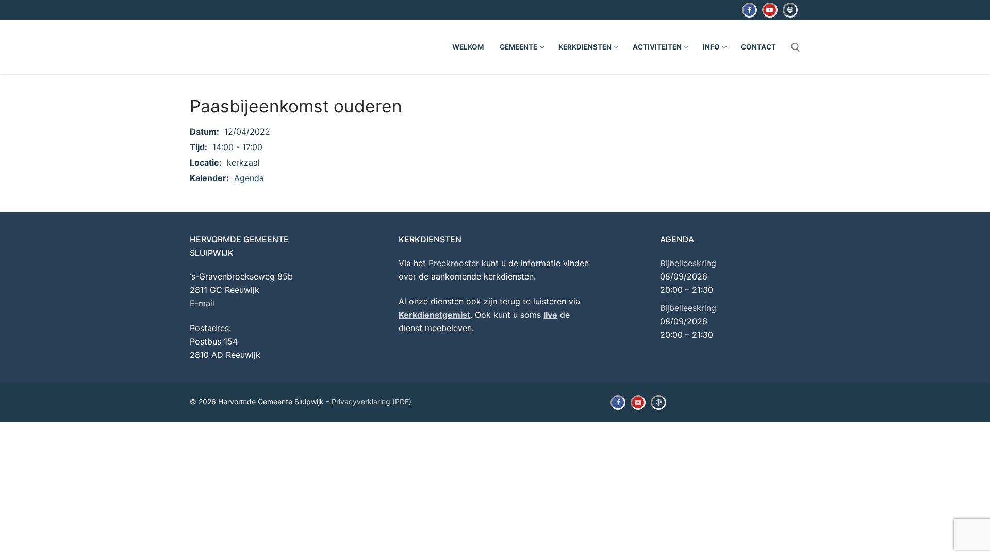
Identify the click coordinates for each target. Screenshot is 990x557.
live (550, 314)
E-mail (202, 303)
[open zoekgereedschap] (795, 47)
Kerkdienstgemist (434, 314)
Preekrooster (453, 263)
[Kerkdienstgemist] (790, 10)
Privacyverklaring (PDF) (371, 401)
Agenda (249, 178)
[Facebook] (749, 10)
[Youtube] (769, 10)
